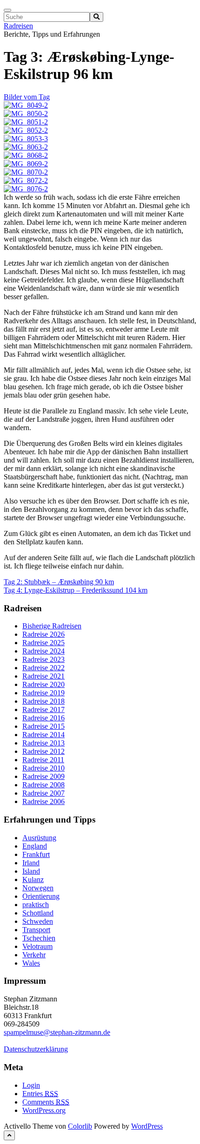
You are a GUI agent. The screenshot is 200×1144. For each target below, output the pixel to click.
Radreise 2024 (43, 651)
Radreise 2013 (43, 743)
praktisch (35, 905)
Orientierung (41, 896)
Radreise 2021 (43, 676)
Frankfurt (36, 854)
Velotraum (37, 946)
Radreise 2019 (43, 693)
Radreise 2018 (43, 701)
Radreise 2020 (43, 684)
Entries (40, 1094)
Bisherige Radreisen (51, 626)
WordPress (147, 1126)
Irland (31, 863)
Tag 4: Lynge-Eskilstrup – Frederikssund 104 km (75, 590)
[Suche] (96, 17)
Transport (36, 930)
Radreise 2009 (43, 776)
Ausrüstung (39, 838)
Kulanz (33, 879)
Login (31, 1085)
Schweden (37, 921)
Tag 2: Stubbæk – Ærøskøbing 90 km (59, 582)
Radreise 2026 (43, 634)
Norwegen (37, 888)
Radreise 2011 (43, 760)
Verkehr (34, 955)
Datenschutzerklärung (36, 1049)
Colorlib (80, 1126)
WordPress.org (44, 1110)
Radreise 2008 (43, 785)
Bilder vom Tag (27, 97)
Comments (45, 1102)
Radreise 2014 (43, 735)
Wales (31, 963)
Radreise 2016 (43, 718)
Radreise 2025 (43, 643)
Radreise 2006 (43, 801)
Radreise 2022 (43, 668)
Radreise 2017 (43, 709)
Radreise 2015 (43, 726)
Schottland (37, 913)
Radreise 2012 (43, 751)
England (34, 846)
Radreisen (18, 26)
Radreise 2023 (43, 659)
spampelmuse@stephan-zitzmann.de (57, 1032)
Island (31, 871)
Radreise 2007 (43, 793)
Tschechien (38, 938)
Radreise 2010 (43, 768)
